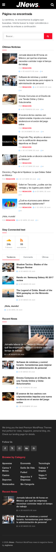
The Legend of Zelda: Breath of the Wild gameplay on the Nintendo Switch (34, 293)
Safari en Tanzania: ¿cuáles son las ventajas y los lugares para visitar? (35, 186)
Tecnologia (44, 463)
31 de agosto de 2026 (29, 71)
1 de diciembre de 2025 (29, 132)
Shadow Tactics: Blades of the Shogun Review (31, 266)
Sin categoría (27, 484)
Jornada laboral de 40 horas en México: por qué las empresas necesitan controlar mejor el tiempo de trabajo (35, 59)
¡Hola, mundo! (8, 216)
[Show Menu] (3, 4)
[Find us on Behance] (26, 448)
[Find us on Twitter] (12, 448)
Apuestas (7, 463)
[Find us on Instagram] (19, 448)
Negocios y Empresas (26, 478)
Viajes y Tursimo (43, 477)
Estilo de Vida (27, 467)
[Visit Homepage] (28, 4)
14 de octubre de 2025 (29, 166)
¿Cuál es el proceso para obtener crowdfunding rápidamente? (34, 202)
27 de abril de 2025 (42, 207)
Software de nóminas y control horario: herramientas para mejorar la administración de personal (36, 80)
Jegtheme (9, 545)
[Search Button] (52, 4)
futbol (23, 472)
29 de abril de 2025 (42, 191)
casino (5, 475)
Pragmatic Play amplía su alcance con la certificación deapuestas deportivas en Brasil (34, 140)
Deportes (6, 479)
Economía (25, 463)
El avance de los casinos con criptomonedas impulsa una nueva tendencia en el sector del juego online (35, 119)
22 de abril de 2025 (26, 220)
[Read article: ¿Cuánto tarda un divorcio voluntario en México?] (9, 159)
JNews (11, 542)
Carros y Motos (6, 469)
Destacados (8, 484)
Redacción (26, 68)
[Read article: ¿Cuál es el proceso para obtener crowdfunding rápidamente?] (9, 204)
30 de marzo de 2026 (42, 87)
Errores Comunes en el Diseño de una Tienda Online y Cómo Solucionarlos (34, 99)
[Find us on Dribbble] (34, 448)
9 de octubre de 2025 (27, 179)
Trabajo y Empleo (43, 469)
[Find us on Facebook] (5, 448)
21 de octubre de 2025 (29, 150)
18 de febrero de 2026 (29, 109)
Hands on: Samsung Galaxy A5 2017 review (34, 279)
